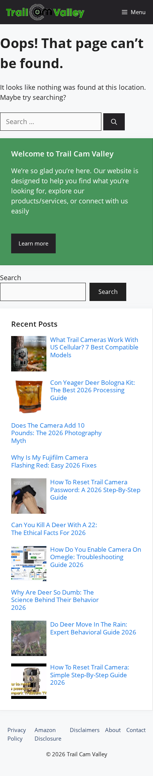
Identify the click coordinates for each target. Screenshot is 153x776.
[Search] (114, 121)
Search (10, 277)
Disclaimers (85, 730)
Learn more (33, 243)
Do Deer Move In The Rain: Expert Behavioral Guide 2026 (93, 628)
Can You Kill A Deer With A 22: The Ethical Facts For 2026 (54, 528)
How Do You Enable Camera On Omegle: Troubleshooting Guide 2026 (95, 557)
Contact (136, 730)
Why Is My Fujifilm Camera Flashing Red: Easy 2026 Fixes (54, 461)
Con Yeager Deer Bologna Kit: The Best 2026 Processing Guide (92, 390)
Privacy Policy (16, 734)
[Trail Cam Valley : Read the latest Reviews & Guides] (45, 12)
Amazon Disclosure (48, 734)
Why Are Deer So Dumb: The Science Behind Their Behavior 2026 (55, 600)
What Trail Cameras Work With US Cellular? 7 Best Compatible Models (94, 347)
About (113, 730)
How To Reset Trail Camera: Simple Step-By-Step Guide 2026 (89, 675)
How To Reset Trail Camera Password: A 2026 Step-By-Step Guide (95, 489)
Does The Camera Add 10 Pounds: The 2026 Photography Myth (56, 433)
